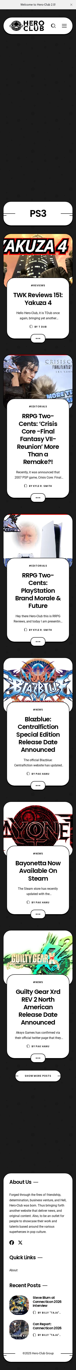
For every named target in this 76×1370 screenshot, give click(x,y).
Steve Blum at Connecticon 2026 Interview (47, 1301)
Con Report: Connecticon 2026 (47, 1326)
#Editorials (38, 406)
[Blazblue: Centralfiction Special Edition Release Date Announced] (38, 685)
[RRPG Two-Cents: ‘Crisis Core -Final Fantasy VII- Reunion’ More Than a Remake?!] (38, 382)
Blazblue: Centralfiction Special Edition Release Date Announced (38, 734)
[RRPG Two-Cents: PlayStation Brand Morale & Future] (38, 541)
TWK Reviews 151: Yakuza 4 (38, 299)
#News (38, 709)
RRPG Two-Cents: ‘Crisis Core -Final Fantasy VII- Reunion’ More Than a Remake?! (38, 439)
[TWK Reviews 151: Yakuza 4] (38, 261)
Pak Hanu (42, 773)
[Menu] (64, 25)
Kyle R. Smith (42, 486)
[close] (71, 5)
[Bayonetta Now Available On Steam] (38, 829)
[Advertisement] (38, 72)
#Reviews (38, 285)
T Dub (43, 326)
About (13, 1270)
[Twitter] (20, 1242)
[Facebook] (11, 1242)
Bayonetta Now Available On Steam (37, 871)
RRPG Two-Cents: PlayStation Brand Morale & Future (38, 590)
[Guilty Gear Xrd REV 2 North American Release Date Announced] (38, 958)
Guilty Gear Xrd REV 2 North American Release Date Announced (38, 1006)
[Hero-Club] (26, 26)
